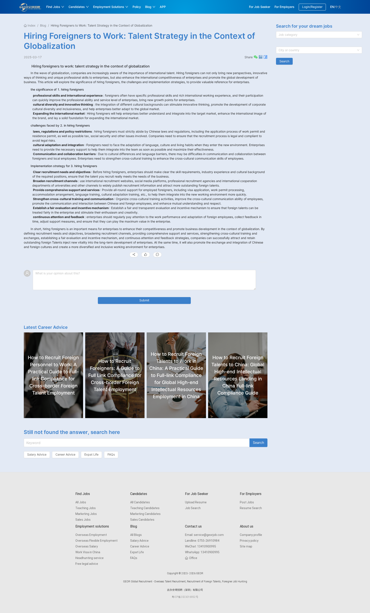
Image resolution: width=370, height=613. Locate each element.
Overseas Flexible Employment (96, 540)
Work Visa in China (87, 552)
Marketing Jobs (86, 514)
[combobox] (319, 34)
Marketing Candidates (145, 514)
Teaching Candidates (145, 508)
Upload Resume (196, 502)
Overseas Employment (91, 535)
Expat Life (137, 552)
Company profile (251, 535)
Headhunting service (89, 558)
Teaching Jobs (85, 508)
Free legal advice (86, 563)
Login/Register (312, 7)
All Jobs (80, 502)
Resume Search (251, 508)
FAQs (133, 558)
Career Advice (139, 546)
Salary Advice (139, 540)
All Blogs (136, 535)
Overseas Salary (86, 546)
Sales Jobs (83, 519)
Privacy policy (249, 540)
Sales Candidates (142, 519)
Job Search (193, 508)
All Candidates (140, 502)
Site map (246, 546)
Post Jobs (247, 502)
